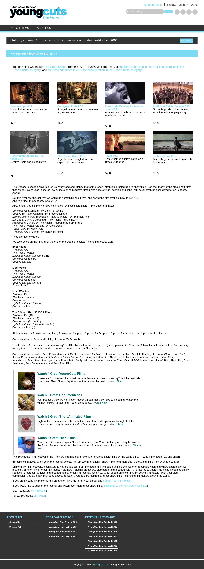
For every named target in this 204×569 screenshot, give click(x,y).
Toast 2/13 (111, 155)
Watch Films (19, 27)
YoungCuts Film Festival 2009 (102, 531)
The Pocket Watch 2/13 (71, 156)
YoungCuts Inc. (101, 564)
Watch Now (115, 381)
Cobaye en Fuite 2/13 (70, 106)
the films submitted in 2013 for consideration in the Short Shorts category (95, 70)
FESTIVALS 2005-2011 (100, 517)
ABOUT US (14, 517)
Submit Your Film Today (117, 480)
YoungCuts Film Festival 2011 (102, 522)
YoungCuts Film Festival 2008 (102, 536)
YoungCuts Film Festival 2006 (102, 546)
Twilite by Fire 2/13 (164, 156)
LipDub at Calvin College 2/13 (171, 106)
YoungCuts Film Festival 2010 (102, 527)
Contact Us (14, 522)
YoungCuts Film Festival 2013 (63, 531)
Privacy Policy (16, 527)
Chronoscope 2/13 (21, 106)
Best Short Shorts (55, 66)
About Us (44, 27)
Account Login (153, 4)
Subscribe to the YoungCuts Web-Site (125, 485)
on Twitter (39, 495)
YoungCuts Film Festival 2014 (63, 527)
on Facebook (38, 490)
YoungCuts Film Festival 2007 (102, 541)
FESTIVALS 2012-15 (59, 517)
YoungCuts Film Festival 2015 (63, 522)
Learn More (186, 40)
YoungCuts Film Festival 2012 (63, 536)
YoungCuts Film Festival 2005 (102, 551)
